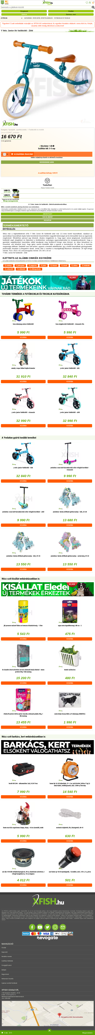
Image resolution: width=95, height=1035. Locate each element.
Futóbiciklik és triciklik (36, 130)
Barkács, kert (71, 14)
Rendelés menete (7, 956)
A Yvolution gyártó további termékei (19, 437)
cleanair (54, 265)
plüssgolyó (21, 265)
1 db (51, 146)
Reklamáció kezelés (7, 979)
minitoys (9, 265)
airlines (75, 265)
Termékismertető (15, 225)
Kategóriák (28, 18)
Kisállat (71, 11)
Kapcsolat (5, 952)
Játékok (24, 14)
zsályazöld (9, 269)
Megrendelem (87, 1033)
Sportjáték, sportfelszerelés (17, 130)
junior (44, 265)
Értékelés (9, 229)
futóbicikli (86, 265)
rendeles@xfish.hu (11, 994)
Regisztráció (5, 974)
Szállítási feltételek (7, 961)
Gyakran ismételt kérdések (9, 983)
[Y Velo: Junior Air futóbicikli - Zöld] (47, 126)
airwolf (65, 265)
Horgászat (24, 11)
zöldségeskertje (36, 269)
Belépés (4, 970)
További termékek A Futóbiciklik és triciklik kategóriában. (36, 294)
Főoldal (4, 948)
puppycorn (33, 265)
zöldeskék (22, 269)
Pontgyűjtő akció (7, 965)
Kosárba (23, 337)
